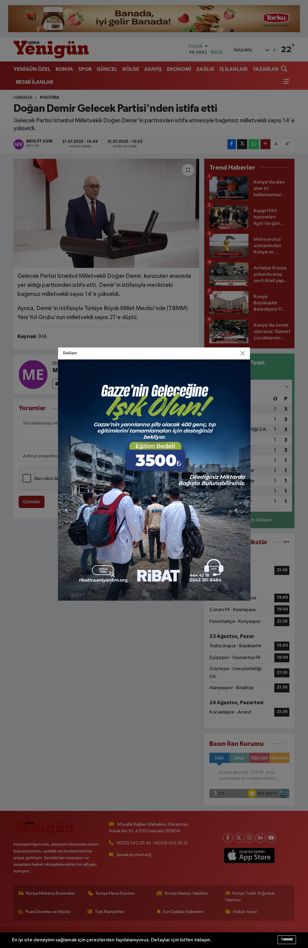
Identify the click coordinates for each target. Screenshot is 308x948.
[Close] (243, 353)
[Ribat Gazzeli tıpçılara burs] (154, 479)
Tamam (287, 939)
